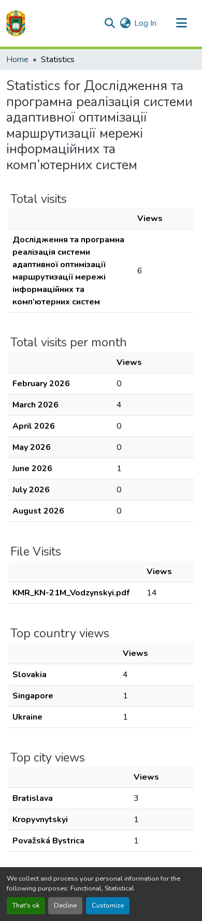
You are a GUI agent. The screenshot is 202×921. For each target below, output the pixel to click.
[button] (15, 23)
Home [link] (17, 59)
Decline (65, 905)
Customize (108, 905)
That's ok (25, 905)
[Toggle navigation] (181, 23)
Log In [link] (145, 23)
